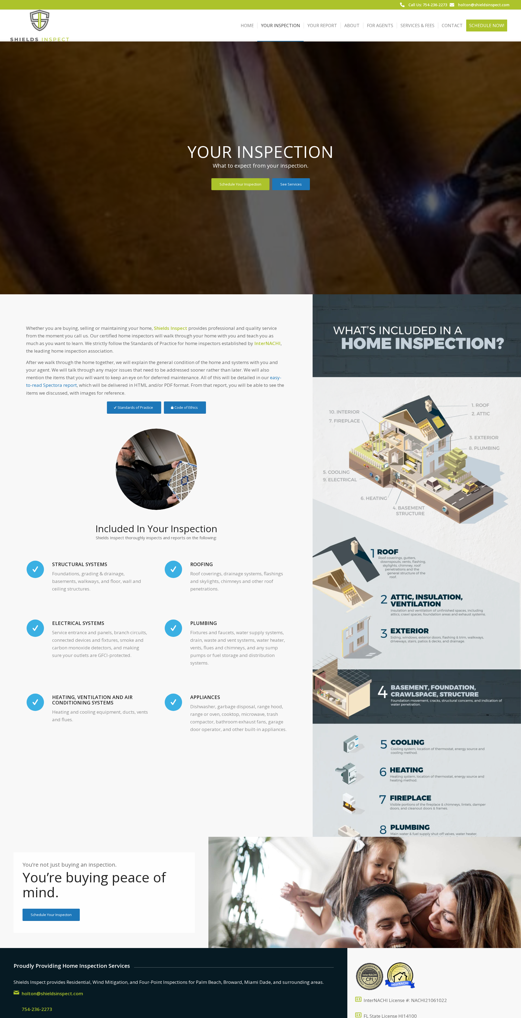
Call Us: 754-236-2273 (427, 4)
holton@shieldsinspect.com (483, 4)
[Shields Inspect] (39, 25)
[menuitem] (247, 25)
